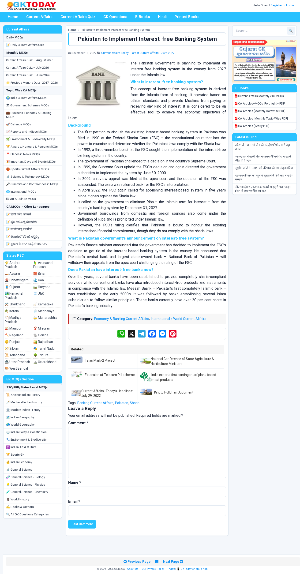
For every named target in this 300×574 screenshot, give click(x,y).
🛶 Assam (12, 273)
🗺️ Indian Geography (20, 417)
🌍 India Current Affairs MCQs (26, 98)
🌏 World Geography (20, 424)
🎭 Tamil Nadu (44, 348)
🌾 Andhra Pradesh (12, 265)
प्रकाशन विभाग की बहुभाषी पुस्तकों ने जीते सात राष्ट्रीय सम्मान (264, 177)
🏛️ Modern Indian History (23, 410)
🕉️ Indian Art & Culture (21, 447)
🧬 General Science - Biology (25, 477)
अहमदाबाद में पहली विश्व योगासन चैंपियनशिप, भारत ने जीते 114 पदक (263, 158)
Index (171, 568)
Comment (78, 423)
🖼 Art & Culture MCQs (21, 199)
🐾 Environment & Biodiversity (26, 439)
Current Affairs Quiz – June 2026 (28, 75)
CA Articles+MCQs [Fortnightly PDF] (261, 103)
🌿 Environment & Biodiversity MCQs (30, 139)
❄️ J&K (38, 293)
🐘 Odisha (40, 335)
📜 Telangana (15, 355)
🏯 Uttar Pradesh (17, 362)
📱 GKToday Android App (192, 568)
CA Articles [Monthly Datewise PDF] (261, 111)
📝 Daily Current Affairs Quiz (25, 45)
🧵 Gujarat (12, 287)
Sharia (134, 403)
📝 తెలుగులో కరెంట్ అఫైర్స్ (22, 236)
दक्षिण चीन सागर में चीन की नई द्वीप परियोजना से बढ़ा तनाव (262, 147)
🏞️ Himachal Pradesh (14, 296)
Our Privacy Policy (153, 568)
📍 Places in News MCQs (23, 154)
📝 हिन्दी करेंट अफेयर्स (18, 214)
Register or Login (283, 5)
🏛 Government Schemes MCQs (27, 105)
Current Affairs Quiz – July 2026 (27, 67)
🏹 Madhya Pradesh (13, 320)
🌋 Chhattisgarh (17, 280)
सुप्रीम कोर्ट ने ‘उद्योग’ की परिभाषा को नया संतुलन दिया (264, 168)
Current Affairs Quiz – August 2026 (29, 60)
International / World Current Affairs (178, 319)
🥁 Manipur (13, 328)
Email (74, 501)
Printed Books (187, 17)
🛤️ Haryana (41, 287)
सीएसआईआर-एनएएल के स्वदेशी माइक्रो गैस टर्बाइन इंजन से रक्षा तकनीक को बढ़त (262, 189)
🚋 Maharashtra (45, 317)
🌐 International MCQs (21, 191)
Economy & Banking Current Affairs (121, 319)
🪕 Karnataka (43, 304)
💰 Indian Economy (19, 462)
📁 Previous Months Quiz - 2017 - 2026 (32, 82)
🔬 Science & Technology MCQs (27, 176)
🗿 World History (17, 499)
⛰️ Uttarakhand (44, 362)
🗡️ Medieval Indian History (24, 402)
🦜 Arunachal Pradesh (43, 265)
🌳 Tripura (41, 355)
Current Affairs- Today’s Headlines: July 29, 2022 (107, 393)
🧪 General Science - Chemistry (27, 492)
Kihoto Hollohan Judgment (173, 392)
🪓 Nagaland (14, 335)
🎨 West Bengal (16, 368)
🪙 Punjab (12, 342)
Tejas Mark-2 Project (100, 360)
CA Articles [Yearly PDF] (253, 126)
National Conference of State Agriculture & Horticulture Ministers (182, 361)
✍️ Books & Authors (20, 507)
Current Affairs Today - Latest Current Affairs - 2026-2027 (138, 53)
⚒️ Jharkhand (15, 304)
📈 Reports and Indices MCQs (26, 131)
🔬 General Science (19, 469)
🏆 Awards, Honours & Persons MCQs (32, 146)
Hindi (162, 17)
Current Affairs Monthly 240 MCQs (260, 96)
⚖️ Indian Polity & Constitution (26, 432)
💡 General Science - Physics (25, 484)
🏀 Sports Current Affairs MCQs (27, 169)
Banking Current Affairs (95, 403)
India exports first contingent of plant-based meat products (183, 377)
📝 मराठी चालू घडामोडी (19, 229)
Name (74, 482)
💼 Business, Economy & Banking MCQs (29, 115)
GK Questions (115, 17)
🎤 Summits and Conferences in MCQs (32, 184)
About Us (132, 568)
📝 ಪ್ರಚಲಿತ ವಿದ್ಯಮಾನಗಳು (21, 222)
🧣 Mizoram (42, 328)
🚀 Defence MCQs (18, 124)
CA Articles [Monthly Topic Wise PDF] (262, 118)
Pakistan (121, 403)
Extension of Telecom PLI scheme (110, 375)
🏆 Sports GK (15, 454)
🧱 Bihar (39, 273)
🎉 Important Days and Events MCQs (31, 161)
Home (13, 17)
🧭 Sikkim (12, 348)
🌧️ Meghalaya (43, 311)
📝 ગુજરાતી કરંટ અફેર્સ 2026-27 (26, 244)
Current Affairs (39, 17)
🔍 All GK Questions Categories (27, 514)
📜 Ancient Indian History (23, 395)
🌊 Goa (38, 280)
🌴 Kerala (12, 311)
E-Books (142, 17)
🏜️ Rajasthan (43, 342)
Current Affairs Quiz (77, 17)
